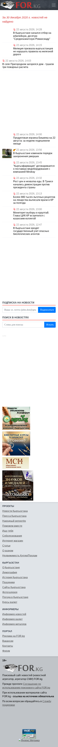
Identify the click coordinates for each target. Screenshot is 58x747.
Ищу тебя (7, 531)
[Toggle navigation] (53, 5)
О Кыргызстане (11, 567)
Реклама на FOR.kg (13, 636)
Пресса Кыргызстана (14, 516)
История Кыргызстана (15, 577)
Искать (50, 324)
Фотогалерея (9, 592)
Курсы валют (9, 602)
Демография (9, 572)
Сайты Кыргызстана (14, 587)
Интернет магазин (12, 540)
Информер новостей (14, 614)
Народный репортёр (14, 521)
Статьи (6, 545)
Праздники (8, 582)
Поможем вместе (12, 526)
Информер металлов (14, 624)
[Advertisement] (29, 101)
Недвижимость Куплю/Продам (19, 555)
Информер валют (12, 619)
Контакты (7, 646)
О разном (7, 550)
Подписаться (47, 309)
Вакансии (7, 641)
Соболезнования (12, 535)
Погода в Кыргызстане (15, 597)
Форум (6, 651)
